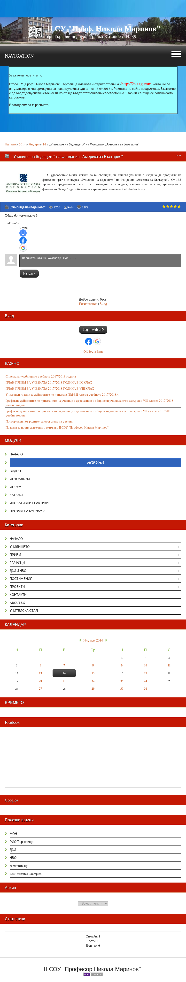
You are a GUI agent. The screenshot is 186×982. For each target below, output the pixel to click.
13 (40, 673)
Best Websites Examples (25, 873)
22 (93, 681)
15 (93, 673)
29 (93, 689)
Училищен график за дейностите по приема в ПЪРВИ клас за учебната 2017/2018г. (62, 394)
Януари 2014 (93, 640)
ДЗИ (13, 849)
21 (64, 681)
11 (169, 665)
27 (40, 689)
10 (145, 665)
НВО (13, 857)
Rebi (70, 207)
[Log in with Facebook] (23, 240)
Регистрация (88, 304)
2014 (22, 144)
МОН (13, 833)
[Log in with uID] (23, 233)
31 (145, 689)
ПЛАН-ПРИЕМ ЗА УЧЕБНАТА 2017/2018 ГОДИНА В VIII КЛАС (50, 388)
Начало (10, 144)
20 (40, 681)
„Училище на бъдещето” (28, 207)
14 (44, 144)
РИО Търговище (21, 841)
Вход (103, 304)
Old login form (93, 351)
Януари (34, 144)
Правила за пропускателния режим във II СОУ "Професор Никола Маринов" (57, 427)
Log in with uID (93, 330)
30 (121, 689)
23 (121, 681)
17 (145, 673)
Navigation (19, 56)
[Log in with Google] (23, 248)
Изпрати (29, 273)
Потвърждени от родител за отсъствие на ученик (39, 421)
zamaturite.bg (19, 865)
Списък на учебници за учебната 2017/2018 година (41, 376)
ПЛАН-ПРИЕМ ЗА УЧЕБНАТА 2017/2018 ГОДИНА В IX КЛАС (49, 382)
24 (145, 681)
